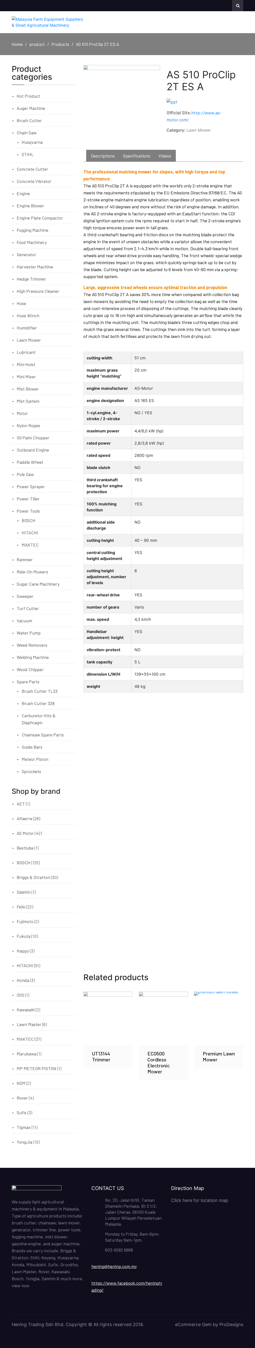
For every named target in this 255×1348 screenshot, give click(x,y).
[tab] (103, 156)
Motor (22, 413)
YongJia (24, 1142)
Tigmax (24, 1127)
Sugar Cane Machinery (38, 584)
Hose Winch (28, 315)
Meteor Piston (35, 759)
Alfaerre (24, 818)
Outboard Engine (33, 450)
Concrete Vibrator (34, 181)
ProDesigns (231, 1324)
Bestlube (25, 848)
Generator (26, 254)
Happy (23, 950)
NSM (21, 1083)
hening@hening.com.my (114, 1266)
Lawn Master (29, 1024)
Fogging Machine (32, 230)
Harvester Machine (35, 266)
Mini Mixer (26, 376)
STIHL (28, 154)
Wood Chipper (30, 669)
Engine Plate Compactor (40, 218)
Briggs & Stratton (33, 877)
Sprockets (31, 771)
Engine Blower (30, 205)
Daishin (24, 892)
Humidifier (27, 327)
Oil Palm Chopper (33, 437)
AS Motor (25, 833)
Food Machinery (32, 242)
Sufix (22, 1112)
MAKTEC (30, 545)
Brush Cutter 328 (38, 703)
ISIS (20, 995)
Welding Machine (33, 657)
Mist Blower (28, 389)
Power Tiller (28, 498)
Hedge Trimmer (31, 279)
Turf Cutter (28, 608)
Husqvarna (32, 142)
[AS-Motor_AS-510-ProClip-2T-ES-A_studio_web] (121, 103)
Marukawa (26, 1053)
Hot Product (28, 96)
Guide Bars (32, 747)
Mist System (28, 401)
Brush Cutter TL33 (40, 691)
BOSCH (28, 520)
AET (21, 803)
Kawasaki (26, 1009)
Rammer (25, 559)
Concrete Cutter (32, 169)
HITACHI (30, 532)
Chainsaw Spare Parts (43, 734)
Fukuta (23, 936)
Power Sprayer (31, 486)
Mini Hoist (26, 364)
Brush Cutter (29, 120)
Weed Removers (32, 645)
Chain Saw (27, 132)
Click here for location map (199, 1200)
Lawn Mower (199, 130)
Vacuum (24, 620)
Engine (23, 193)
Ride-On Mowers (32, 571)
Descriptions (103, 156)
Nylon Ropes (28, 425)
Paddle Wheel (30, 462)
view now (20, 1285)
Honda (23, 980)
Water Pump (29, 632)
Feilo (21, 906)
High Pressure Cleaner (38, 291)
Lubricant (26, 352)
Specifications (136, 156)
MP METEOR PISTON (36, 1068)
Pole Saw (25, 474)
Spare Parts (28, 681)
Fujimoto (25, 921)
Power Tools (28, 511)
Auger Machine (31, 108)
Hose (21, 303)
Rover (22, 1098)
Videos (164, 156)
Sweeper (25, 596)
